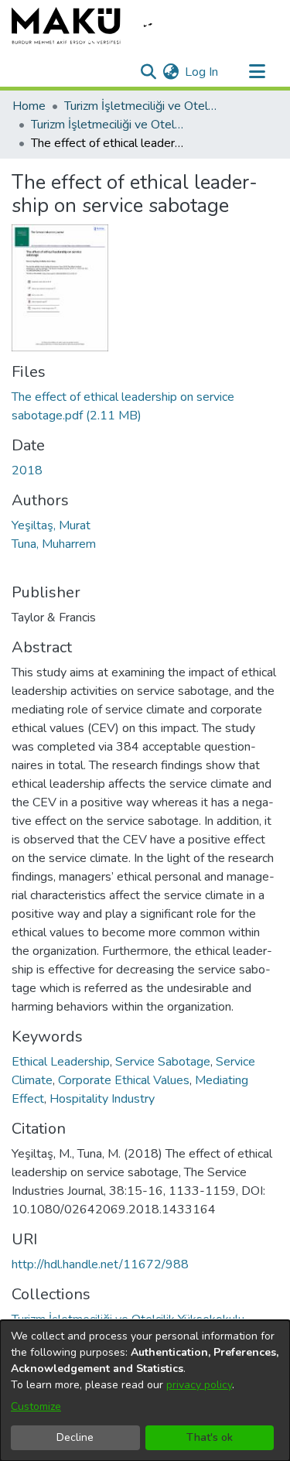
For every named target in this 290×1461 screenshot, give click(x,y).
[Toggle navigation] (256, 72)
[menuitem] (170, 72)
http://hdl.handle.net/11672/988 (100, 1264)
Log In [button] (202, 71)
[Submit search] (148, 72)
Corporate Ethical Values (123, 1080)
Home (29, 106)
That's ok (209, 1437)
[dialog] (145, 1390)
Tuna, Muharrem (54, 544)
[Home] (93, 25)
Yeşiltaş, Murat (51, 525)
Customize (36, 1406)
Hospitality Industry (102, 1098)
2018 (27, 470)
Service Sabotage (162, 1061)
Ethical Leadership (61, 1061)
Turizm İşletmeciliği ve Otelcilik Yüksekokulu (141, 106)
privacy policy (199, 1384)
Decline (75, 1437)
